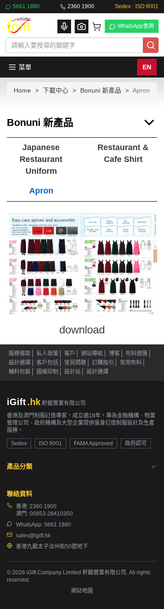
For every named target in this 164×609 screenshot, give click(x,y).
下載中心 (55, 90)
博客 (114, 353)
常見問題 (75, 362)
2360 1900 (80, 6)
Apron (41, 190)
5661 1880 (26, 6)
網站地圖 (82, 591)
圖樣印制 (47, 372)
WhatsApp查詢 (136, 26)
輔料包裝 (20, 372)
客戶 (69, 353)
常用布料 (131, 362)
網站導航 (92, 353)
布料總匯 (137, 353)
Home (22, 90)
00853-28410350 (51, 513)
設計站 (72, 372)
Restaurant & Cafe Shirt (123, 153)
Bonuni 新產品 (100, 90)
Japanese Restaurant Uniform (41, 159)
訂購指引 (103, 362)
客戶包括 (47, 362)
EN (147, 67)
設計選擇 (20, 362)
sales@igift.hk (33, 535)
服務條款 (20, 353)
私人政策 (47, 353)
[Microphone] (64, 26)
